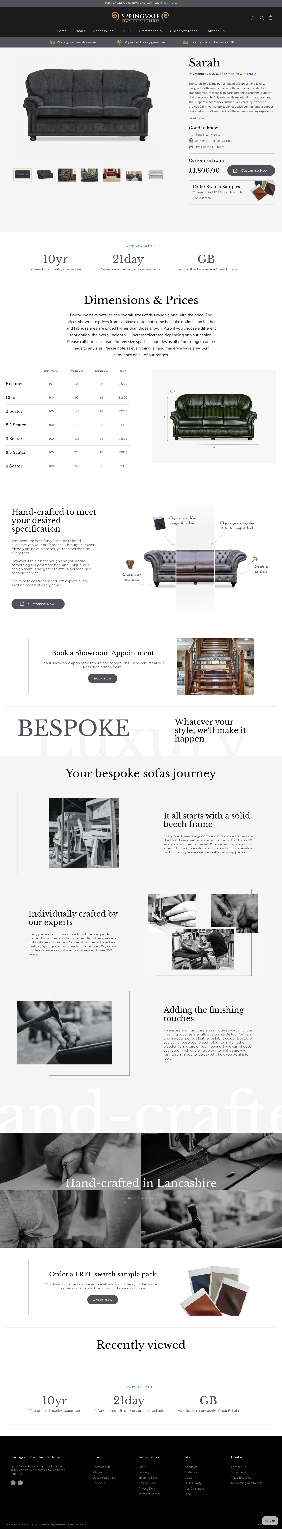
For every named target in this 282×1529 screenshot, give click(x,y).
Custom (190, 1477)
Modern (97, 1472)
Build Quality (193, 1483)
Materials (191, 1472)
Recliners (98, 1483)
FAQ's (142, 1467)
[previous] (10, 175)
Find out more (202, 198)
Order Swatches (183, 31)
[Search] (262, 18)
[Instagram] (20, 1482)
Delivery (144, 1472)
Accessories (103, 31)
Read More (196, 118)
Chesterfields (101, 1467)
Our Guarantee (194, 1488)
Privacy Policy (148, 1488)
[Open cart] (270, 17)
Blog (188, 1494)
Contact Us (215, 31)
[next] (166, 175)
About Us (191, 1467)
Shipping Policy (149, 1477)
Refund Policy (148, 1483)
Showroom (238, 1472)
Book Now (170, 3)
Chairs (79, 31)
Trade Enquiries (241, 1477)
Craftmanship (150, 31)
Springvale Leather (18, 1524)
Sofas (62, 31)
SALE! (126, 31)
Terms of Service (150, 1494)
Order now (102, 1299)
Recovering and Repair (246, 1483)
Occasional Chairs (104, 1477)
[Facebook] (13, 1482)
